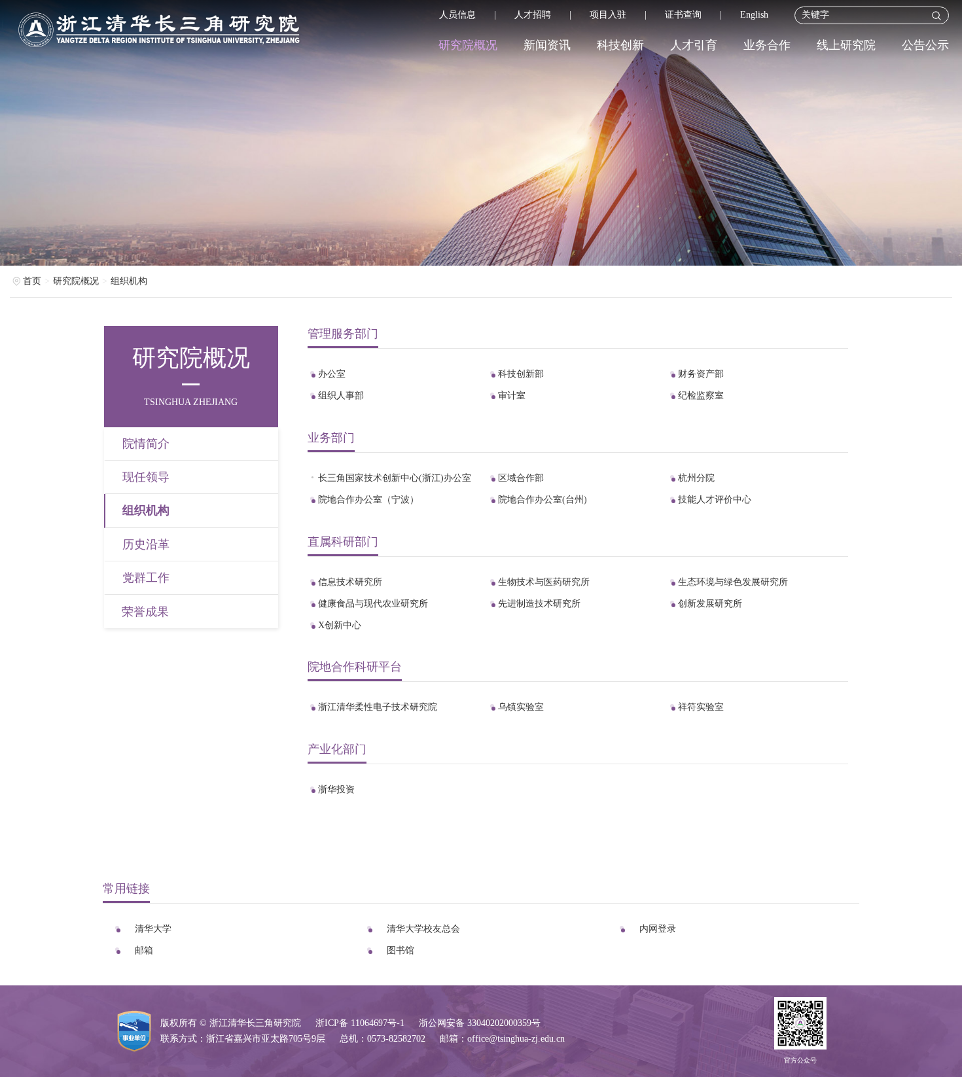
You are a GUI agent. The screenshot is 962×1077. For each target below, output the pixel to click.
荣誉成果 (145, 611)
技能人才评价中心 (714, 499)
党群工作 (145, 577)
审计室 (512, 395)
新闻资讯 (547, 45)
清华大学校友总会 (423, 929)
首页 (32, 281)
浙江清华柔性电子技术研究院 (377, 707)
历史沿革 (145, 544)
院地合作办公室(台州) (542, 499)
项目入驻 (608, 15)
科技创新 (620, 45)
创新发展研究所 (710, 604)
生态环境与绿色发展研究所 (733, 582)
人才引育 (693, 45)
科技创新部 (521, 374)
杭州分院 (696, 478)
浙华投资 (336, 789)
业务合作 (767, 45)
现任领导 (145, 477)
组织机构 (129, 281)
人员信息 (457, 15)
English (754, 15)
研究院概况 (467, 45)
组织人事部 (341, 395)
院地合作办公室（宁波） (368, 499)
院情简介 (145, 443)
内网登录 (657, 929)
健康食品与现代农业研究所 (373, 604)
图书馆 (400, 950)
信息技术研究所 (350, 582)
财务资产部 (701, 374)
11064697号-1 (377, 1023)
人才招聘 (532, 15)
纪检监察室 (701, 395)
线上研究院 (846, 45)
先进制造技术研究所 (539, 604)
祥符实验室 (701, 707)
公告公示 (925, 45)
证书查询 (683, 15)
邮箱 (144, 950)
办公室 (332, 374)
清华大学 (153, 929)
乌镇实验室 (521, 707)
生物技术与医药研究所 (544, 582)
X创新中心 (339, 625)
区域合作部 (521, 478)
